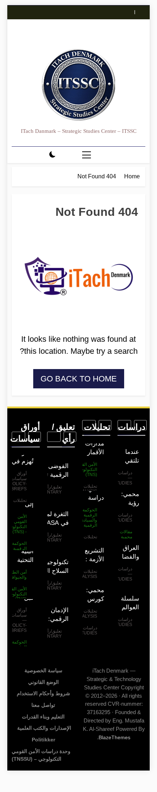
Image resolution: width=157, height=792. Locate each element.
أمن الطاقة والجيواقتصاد (15, 575)
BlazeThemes (114, 737)
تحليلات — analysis (86, 489)
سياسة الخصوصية (43, 670)
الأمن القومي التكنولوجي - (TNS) (85, 469)
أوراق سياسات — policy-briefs (16, 481)
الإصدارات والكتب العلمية (43, 728)
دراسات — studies (122, 478)
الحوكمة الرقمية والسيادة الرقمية (89, 517)
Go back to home (79, 378)
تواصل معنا (43, 705)
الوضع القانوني (43, 682)
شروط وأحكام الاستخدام (43, 693)
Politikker (43, 739)
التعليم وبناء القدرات (43, 717)
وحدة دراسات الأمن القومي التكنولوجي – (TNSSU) (41, 755)
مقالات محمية (126, 534)
